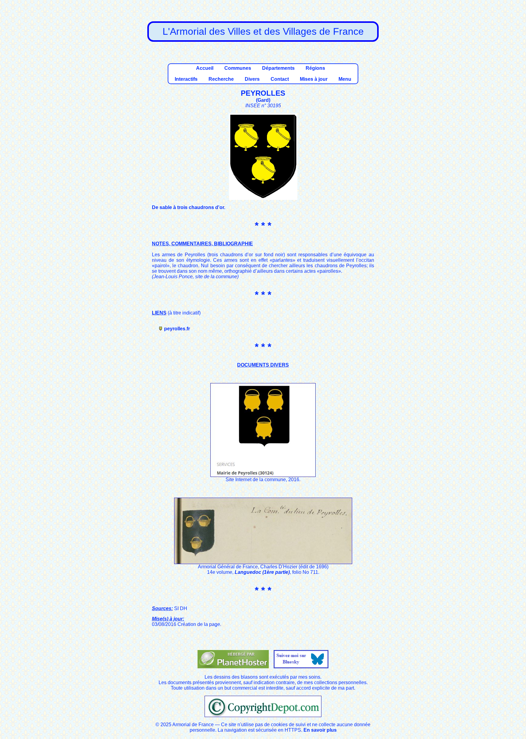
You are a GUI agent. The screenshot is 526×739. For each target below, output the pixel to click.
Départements (278, 68)
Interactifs (186, 79)
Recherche (221, 79)
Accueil (204, 68)
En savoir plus (320, 730)
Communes (237, 68)
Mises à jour (314, 79)
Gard (263, 100)
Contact (280, 79)
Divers (252, 79)
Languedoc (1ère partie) (262, 572)
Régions (315, 68)
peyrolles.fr (177, 328)
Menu (344, 79)
